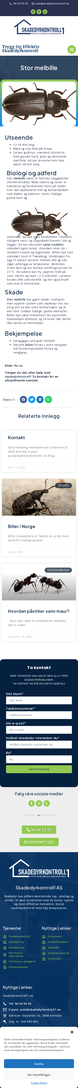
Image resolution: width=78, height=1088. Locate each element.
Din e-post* (16, 723)
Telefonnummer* (20, 708)
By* (9, 753)
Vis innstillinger (39, 1075)
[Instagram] (39, 803)
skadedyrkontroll (17, 376)
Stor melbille (16, 299)
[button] (72, 1032)
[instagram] (33, 11)
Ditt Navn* (14, 694)
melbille (19, 178)
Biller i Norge (21, 526)
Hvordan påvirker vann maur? (39, 611)
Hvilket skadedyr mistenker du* (32, 738)
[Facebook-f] (31, 803)
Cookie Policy (39, 1083)
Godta (39, 1064)
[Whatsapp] (45, 11)
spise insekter (53, 244)
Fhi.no (18, 366)
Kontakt (16, 437)
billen (29, 345)
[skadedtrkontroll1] (39, 27)
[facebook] (39, 11)
